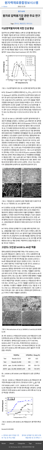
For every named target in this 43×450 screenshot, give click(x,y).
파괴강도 (29, 24)
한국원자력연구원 (28, 447)
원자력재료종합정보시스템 (21, 3)
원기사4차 (21, 11)
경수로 (16, 24)
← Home (4, 6)
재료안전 (23, 24)
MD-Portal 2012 (15, 447)
